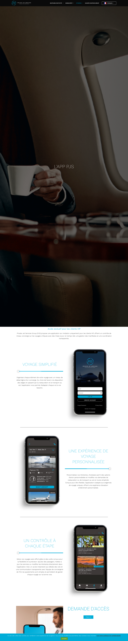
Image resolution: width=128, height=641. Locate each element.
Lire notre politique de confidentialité (109, 635)
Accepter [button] (64, 638)
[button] (62, 3)
